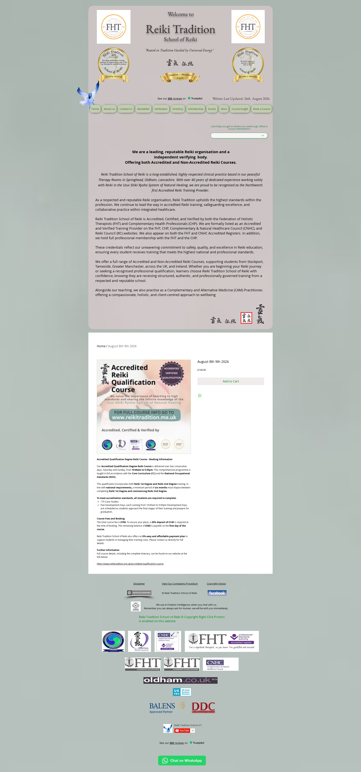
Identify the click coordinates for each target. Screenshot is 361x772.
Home (101, 346)
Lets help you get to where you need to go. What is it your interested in (239, 127)
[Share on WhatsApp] (200, 395)
